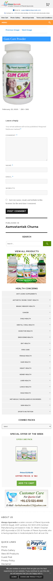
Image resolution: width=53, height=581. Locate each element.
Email (9, 177)
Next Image (27, 30)
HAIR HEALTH (25, 362)
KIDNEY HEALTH (25, 374)
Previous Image (12, 30)
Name (9, 165)
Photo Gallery (15, 18)
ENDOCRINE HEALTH (25, 337)
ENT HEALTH (25, 343)
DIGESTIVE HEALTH (25, 331)
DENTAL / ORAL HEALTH (25, 325)
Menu (4, 22)
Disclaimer (6, 564)
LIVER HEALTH (25, 381)
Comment (11, 135)
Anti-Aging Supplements (26, 294)
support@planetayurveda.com (31, 10)
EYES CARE (25, 350)
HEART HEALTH (25, 368)
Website (10, 188)
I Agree (14, 577)
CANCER (26, 312)
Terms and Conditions (44, 18)
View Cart (4, 18)
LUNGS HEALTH (25, 387)
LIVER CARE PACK (24, 439)
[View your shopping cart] (48, 5)
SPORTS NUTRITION (25, 411)
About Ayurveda (28, 18)
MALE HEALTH (25, 393)
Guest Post (6, 557)
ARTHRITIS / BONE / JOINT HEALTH (25, 300)
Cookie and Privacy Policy (31, 577)
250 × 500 (25, 109)
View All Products (10, 554)
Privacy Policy (8, 560)
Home (4, 547)
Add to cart (26, 483)
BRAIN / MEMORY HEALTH (25, 306)
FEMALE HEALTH (26, 356)
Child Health (25, 319)
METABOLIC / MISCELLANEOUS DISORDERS (25, 399)
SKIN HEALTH (25, 405)
